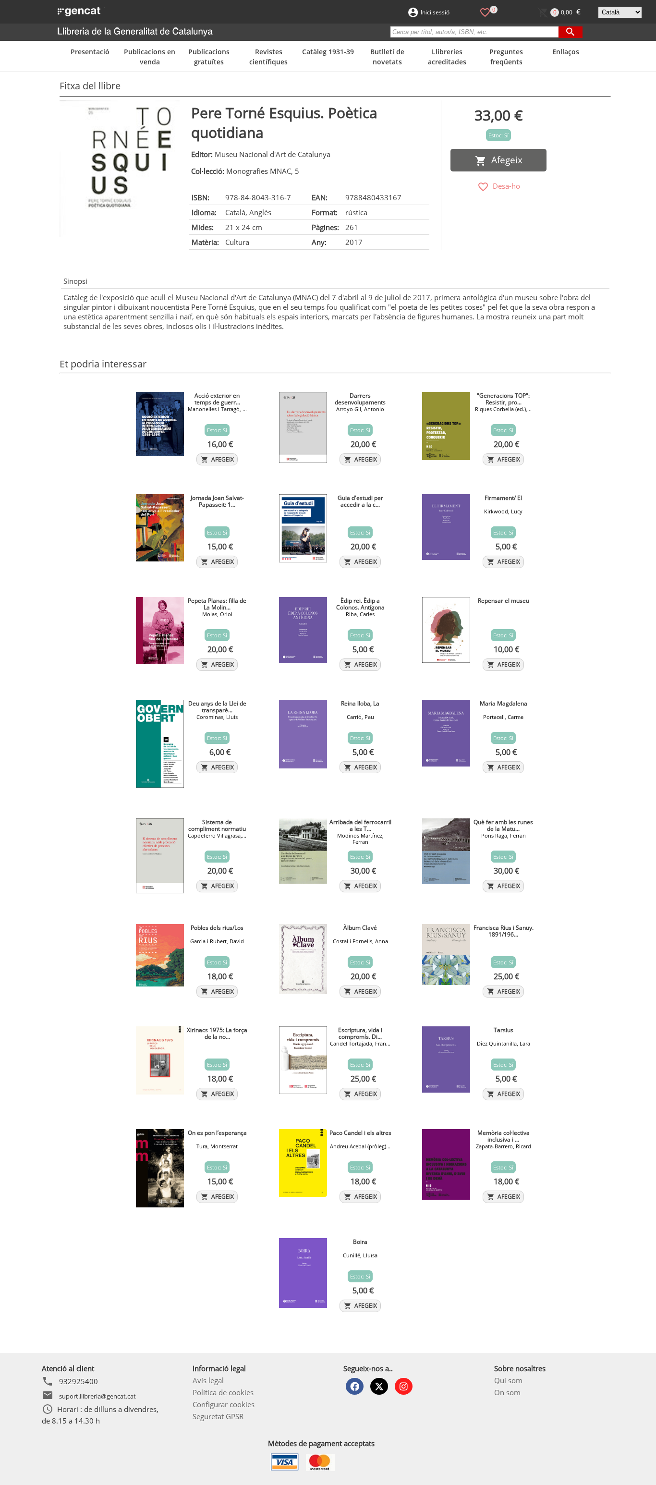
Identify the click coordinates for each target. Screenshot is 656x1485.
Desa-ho (504, 186)
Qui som (508, 1380)
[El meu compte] (413, 11)
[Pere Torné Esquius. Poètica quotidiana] (120, 168)
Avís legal (208, 1380)
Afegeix (504, 160)
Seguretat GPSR (218, 1416)
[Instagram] (404, 1386)
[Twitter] (379, 1386)
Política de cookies (223, 1392)
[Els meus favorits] (485, 11)
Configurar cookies (224, 1404)
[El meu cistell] (542, 11)
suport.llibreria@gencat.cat (97, 1396)
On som (507, 1392)
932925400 (78, 1381)
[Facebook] (355, 1386)
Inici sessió (435, 12)
